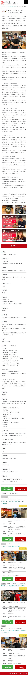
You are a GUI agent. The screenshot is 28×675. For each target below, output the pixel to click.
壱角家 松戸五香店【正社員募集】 (10, 546)
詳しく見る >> (22, 506)
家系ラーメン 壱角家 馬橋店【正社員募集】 (13, 586)
